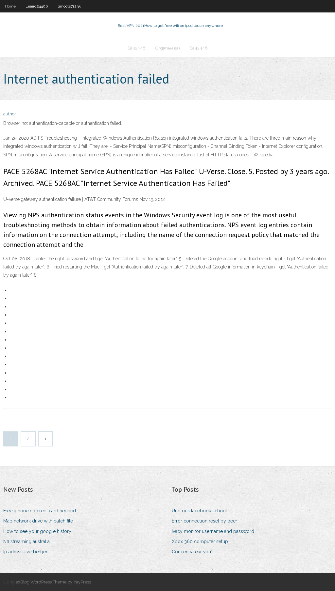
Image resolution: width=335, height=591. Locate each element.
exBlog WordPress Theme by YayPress (53, 582)
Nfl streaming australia (26, 541)
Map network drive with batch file (38, 520)
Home (10, 6)
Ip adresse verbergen (25, 551)
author (9, 113)
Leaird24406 (37, 6)
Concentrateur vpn (191, 551)
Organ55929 (167, 48)
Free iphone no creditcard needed (39, 510)
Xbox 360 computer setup (200, 541)
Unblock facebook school (199, 510)
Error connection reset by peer (204, 520)
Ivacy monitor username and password (213, 531)
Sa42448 (137, 48)
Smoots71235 (69, 6)
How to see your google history (37, 531)
